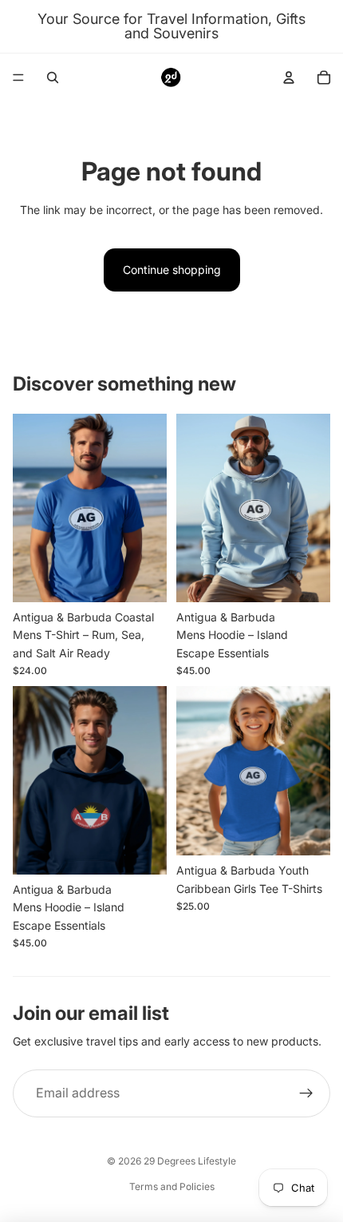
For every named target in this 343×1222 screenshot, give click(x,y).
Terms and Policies (172, 1186)
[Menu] (18, 77)
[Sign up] (306, 1093)
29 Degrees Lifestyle (190, 1161)
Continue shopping (172, 269)
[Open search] (52, 77)
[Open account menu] (288, 77)
